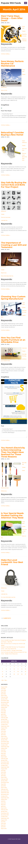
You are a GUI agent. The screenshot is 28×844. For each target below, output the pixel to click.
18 (18, 671)
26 (21, 674)
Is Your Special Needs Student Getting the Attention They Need (12, 515)
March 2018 (4, 787)
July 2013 (3, 821)
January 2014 (4, 811)
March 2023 (4, 757)
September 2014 (5, 797)
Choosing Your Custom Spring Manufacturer (13, 297)
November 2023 (5, 743)
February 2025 (4, 717)
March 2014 (4, 808)
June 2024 (3, 731)
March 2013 (3, 828)
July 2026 (3, 688)
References (4, 588)
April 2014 (3, 806)
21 (2, 674)
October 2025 (4, 704)
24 (14, 674)
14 (2, 671)
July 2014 (3, 801)
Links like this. (4, 220)
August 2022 (4, 768)
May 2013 (3, 825)
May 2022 (3, 774)
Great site (24, 348)
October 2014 (4, 796)
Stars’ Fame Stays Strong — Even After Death (12, 18)
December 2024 (5, 721)
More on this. (4, 90)
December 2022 (5, 762)
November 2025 (5, 702)
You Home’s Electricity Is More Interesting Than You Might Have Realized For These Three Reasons (13, 452)
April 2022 (3, 775)
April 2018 (3, 785)
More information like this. (7, 276)
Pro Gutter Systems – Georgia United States (11, 650)
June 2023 (3, 751)
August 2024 (4, 728)
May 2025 (3, 712)
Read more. (4, 272)
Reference (3, 211)
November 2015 (5, 791)
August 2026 (4, 687)
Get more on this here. (24, 531)
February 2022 (4, 779)
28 (2, 676)
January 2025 (4, 719)
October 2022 (4, 765)
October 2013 (4, 816)
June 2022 (3, 772)
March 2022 (4, 777)
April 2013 (3, 826)
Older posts (7, 618)
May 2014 (3, 804)
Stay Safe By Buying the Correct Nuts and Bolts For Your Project (13, 184)
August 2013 (4, 820)
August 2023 (4, 748)
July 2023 (3, 750)
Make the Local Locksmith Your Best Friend (12, 562)
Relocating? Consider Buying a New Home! (12, 133)
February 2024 (4, 738)
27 (25, 674)
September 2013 (5, 818)
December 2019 (5, 782)
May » (5, 680)
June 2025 (3, 710)
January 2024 (4, 739)
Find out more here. (5, 217)
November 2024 (5, 722)
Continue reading (5, 53)
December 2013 (5, 813)
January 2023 (4, 760)
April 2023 (3, 755)
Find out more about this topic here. (24, 157)
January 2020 (4, 780)
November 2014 (5, 794)
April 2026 (3, 693)
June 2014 (3, 803)
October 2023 (4, 745)
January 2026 (4, 699)
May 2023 (3, 753)
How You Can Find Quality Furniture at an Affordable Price (13, 339)
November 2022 (5, 763)
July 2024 (3, 729)
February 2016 (4, 789)
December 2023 (5, 741)
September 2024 (5, 726)
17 (14, 671)
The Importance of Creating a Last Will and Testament (13, 245)
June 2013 (3, 823)
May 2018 (3, 784)
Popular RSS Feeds (11, 3)
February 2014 (4, 809)
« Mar (2, 680)
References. (4, 87)
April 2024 (3, 734)
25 (18, 674)
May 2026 (3, 692)
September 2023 (5, 746)
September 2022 (5, 767)
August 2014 (4, 799)
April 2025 (3, 714)
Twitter (23, 31)
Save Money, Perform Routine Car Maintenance (12, 63)
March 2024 (4, 736)
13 (25, 669)
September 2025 (5, 705)
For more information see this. (8, 597)
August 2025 (4, 707)
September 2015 (5, 792)
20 (25, 671)
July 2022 (3, 770)
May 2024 (3, 733)
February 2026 (4, 697)
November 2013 (5, 815)
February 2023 (4, 758)
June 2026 (3, 690)
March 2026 (4, 695)
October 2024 (4, 724)
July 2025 (3, 709)
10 (14, 669)
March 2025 (4, 716)
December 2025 (5, 700)
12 (21, 669)
